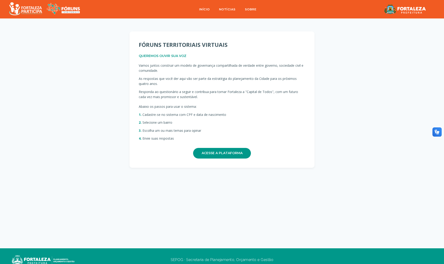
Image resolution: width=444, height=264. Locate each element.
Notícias (227, 9)
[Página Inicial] (25, 9)
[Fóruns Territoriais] (63, 9)
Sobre (250, 9)
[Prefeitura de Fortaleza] (405, 9)
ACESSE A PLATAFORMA (222, 153)
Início (204, 9)
